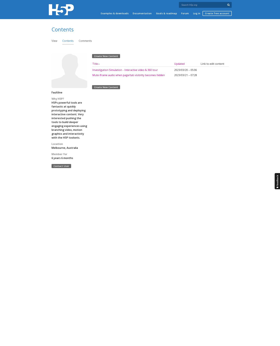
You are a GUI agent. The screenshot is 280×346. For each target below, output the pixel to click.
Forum (185, 13)
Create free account (217, 13)
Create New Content (106, 56)
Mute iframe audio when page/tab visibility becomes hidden (128, 75)
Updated (179, 64)
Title (95, 64)
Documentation (142, 13)
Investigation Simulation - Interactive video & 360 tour (125, 70)
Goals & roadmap (166, 13)
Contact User (61, 166)
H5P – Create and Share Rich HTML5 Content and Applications (61, 9)
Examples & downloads (114, 13)
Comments (85, 41)
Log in (196, 13)
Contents (68, 41)
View (54, 41)
